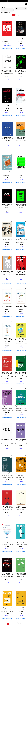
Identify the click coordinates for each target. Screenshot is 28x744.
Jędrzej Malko (21, 73)
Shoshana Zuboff (20, 509)
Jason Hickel (20, 207)
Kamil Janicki (21, 475)
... (19, 15)
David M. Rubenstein (7, 274)
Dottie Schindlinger (6, 375)
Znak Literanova (7, 276)
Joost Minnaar (4, 73)
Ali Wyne (3, 576)
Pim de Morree (10, 73)
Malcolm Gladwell (7, 308)
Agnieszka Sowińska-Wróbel (7, 542)
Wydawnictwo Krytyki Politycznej (21, 142)
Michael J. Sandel (20, 442)
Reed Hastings (23, 274)
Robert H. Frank (21, 241)
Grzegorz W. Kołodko (21, 106)
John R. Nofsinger (19, 408)
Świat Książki (20, 41)
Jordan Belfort (21, 39)
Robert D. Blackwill (9, 576)
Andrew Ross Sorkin (7, 39)
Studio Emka (7, 74)
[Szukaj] (26, 4)
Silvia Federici (21, 173)
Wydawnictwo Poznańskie (7, 41)
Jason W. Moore (19, 140)
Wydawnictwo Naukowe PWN (21, 343)
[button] (7, 9)
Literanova (21, 276)
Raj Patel (24, 140)
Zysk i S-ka (7, 108)
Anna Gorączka (6, 442)
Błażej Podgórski (5, 408)
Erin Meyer (18, 274)
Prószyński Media (20, 108)
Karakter (20, 74)
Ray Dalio (7, 106)
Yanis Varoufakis (7, 140)
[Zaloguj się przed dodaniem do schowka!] (12, 20)
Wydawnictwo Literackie (21, 242)
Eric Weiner (21, 341)
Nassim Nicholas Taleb (7, 509)
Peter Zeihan (7, 241)
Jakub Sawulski (5, 173)
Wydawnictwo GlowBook (7, 142)
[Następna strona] (26, 15)
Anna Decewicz (19, 375)
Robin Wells (10, 475)
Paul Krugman (4, 475)
